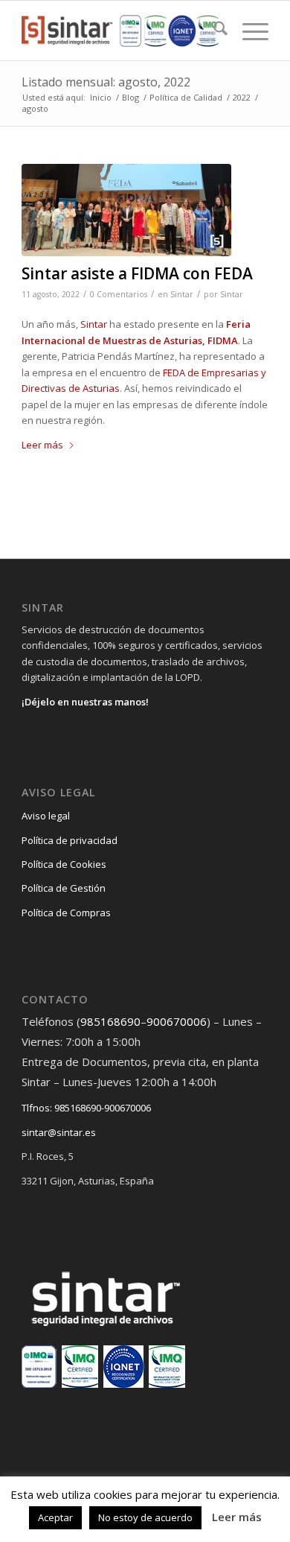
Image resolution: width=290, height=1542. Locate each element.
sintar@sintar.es (59, 1132)
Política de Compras (66, 912)
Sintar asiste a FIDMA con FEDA (137, 273)
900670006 (176, 1021)
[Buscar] (213, 30)
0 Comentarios (118, 294)
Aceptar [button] (55, 1517)
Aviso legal (46, 815)
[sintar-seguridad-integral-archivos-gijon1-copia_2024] (120, 30)
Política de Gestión (64, 888)
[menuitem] (213, 30)
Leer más (42, 444)
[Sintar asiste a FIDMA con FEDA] (126, 210)
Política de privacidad (69, 840)
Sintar (181, 294)
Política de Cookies (64, 864)
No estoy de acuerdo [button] (145, 1517)
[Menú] (248, 30)
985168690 (110, 1021)
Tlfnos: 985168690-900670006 (86, 1107)
